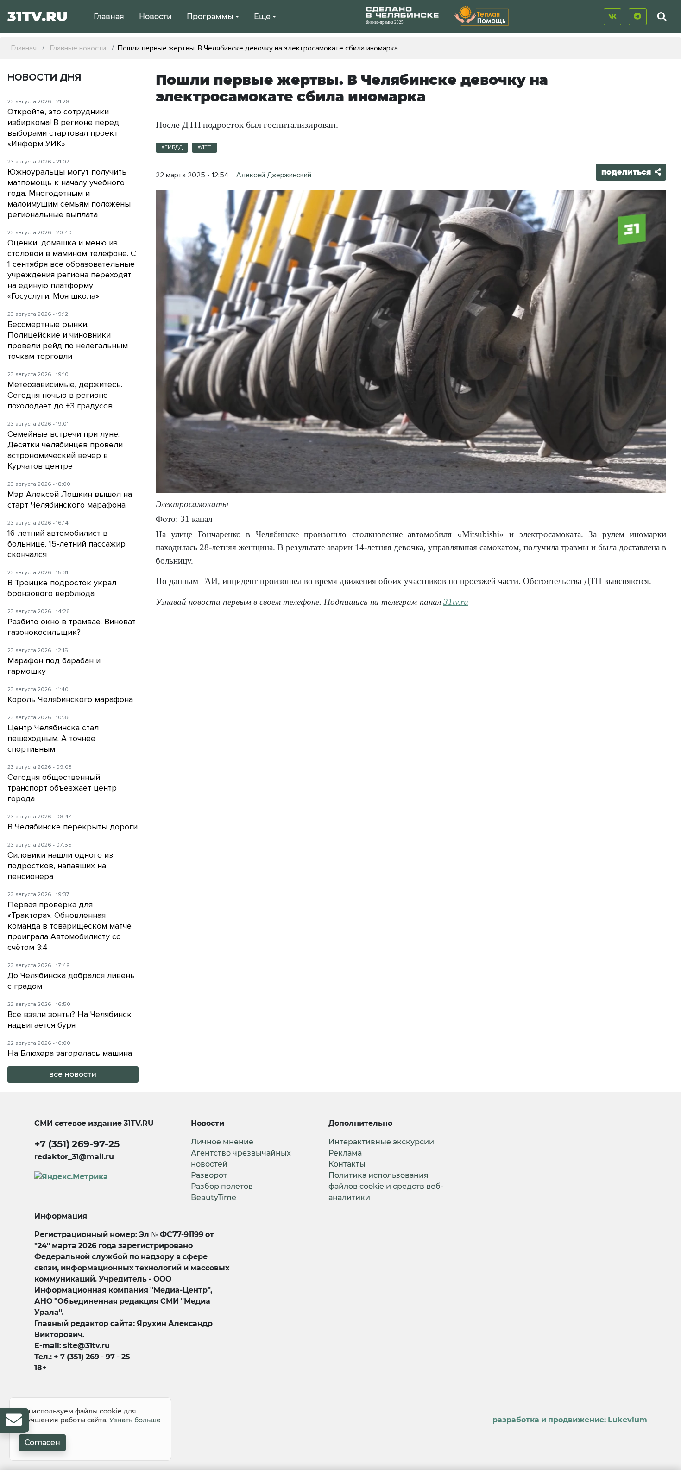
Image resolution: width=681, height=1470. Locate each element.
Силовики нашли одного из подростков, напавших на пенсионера (60, 865)
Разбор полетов (222, 1186)
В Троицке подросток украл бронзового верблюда (61, 588)
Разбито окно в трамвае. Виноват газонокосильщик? (71, 626)
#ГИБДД (172, 147)
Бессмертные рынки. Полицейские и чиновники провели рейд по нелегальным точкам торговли (67, 340)
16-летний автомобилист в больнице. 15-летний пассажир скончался (66, 543)
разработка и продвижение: (569, 1419)
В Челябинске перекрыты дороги (72, 827)
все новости (72, 1074)
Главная (109, 16)
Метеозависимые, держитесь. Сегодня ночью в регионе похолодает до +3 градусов (64, 395)
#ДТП (204, 147)
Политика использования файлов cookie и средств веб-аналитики (385, 1186)
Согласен (42, 1442)
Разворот (209, 1175)
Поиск (654, 38)
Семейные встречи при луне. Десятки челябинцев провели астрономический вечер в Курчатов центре (65, 450)
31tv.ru (455, 602)
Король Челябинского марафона (70, 699)
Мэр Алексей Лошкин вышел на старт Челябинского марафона (69, 499)
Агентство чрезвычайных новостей (241, 1158)
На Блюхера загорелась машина (69, 1053)
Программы (210, 16)
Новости (155, 16)
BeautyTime (213, 1197)
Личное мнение (222, 1141)
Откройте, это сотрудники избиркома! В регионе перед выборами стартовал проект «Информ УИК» (63, 128)
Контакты (347, 1164)
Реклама (345, 1153)
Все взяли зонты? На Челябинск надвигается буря (69, 1019)
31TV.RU (37, 16)
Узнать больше (135, 1420)
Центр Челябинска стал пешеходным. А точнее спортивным (53, 738)
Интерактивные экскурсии (381, 1141)
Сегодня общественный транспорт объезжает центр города (62, 788)
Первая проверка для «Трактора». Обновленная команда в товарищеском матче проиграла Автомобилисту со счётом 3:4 (69, 925)
